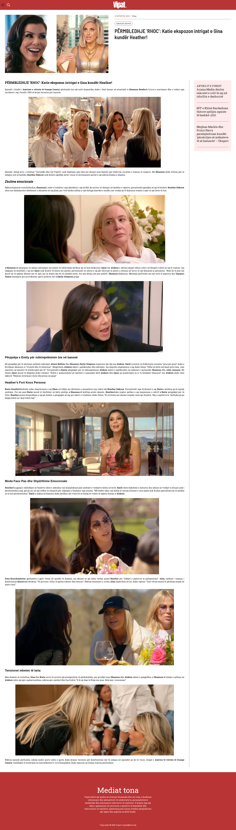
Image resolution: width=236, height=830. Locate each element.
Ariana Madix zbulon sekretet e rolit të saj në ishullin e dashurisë (212, 93)
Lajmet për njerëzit (123, 23)
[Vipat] (119, 5)
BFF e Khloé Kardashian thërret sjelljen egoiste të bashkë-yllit (212, 111)
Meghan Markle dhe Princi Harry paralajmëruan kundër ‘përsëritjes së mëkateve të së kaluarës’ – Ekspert (213, 134)
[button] (8, 5)
